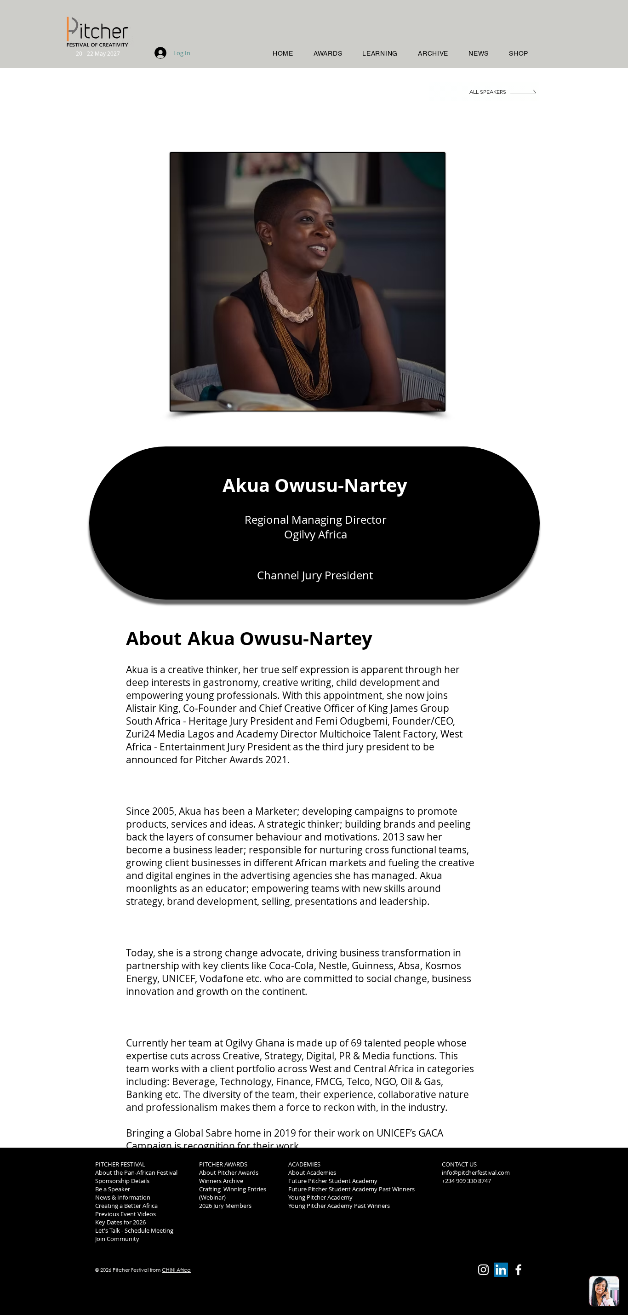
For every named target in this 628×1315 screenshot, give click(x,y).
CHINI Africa (176, 1270)
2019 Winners (460, 1205)
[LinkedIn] (501, 1270)
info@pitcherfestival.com (476, 1172)
